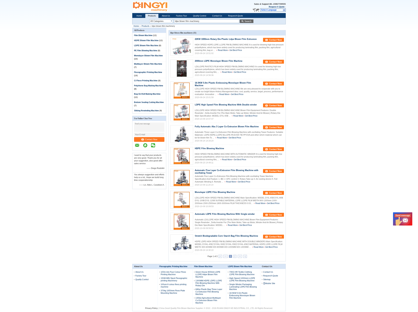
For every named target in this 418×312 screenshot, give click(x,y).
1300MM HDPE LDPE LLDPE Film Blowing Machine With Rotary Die (208, 283)
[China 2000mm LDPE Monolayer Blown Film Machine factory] (181, 68)
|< (220, 256)
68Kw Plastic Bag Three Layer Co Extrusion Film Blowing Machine (208, 291)
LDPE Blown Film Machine (146, 45)
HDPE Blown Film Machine (146, 40)
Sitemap (267, 279)
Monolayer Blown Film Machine (148, 56)
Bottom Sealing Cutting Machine (149, 102)
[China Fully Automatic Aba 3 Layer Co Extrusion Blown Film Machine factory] (181, 134)
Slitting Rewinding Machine (146, 110)
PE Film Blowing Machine (145, 50)
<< (225, 256)
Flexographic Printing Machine (148, 72)
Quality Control (199, 16)
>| (245, 256)
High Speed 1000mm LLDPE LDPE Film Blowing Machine (242, 279)
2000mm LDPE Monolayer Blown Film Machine (218, 61)
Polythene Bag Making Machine (148, 86)
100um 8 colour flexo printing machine (173, 285)
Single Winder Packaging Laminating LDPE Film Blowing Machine (243, 286)
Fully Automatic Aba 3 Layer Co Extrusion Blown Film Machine (227, 126)
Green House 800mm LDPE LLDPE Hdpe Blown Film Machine (207, 274)
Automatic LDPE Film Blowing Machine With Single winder (225, 214)
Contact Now (151, 139)
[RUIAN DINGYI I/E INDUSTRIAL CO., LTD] (139, 147)
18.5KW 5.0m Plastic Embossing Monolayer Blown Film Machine (242, 295)
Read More (223, 50)
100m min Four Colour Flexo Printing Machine (173, 273)
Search (248, 21)
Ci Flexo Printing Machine (146, 80)
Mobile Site (270, 283)
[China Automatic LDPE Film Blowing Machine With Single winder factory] (181, 221)
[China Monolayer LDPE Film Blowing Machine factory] (181, 200)
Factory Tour (181, 16)
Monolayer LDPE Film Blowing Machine (215, 192)
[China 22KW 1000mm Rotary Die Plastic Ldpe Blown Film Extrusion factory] (181, 46)
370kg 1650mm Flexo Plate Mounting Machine (173, 291)
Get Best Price (235, 50)
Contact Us (217, 16)
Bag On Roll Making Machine (147, 94)
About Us (166, 16)
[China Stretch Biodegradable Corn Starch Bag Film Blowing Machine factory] (181, 243)
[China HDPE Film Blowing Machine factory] (181, 156)
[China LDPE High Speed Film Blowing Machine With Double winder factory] (181, 112)
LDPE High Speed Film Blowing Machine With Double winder (226, 104)
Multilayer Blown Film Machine (148, 64)
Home (139, 16)
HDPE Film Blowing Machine (209, 148)
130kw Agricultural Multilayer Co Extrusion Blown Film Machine (208, 300)
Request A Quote (277, 7)
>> (240, 256)
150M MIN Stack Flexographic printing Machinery (174, 279)
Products (152, 16)
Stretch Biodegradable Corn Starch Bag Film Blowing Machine (226, 236)
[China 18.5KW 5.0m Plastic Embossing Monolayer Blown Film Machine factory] (181, 90)
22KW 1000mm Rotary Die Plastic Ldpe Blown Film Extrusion (226, 39)
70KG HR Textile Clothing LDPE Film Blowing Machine (242, 273)
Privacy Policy (151, 308)
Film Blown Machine (143, 35)
